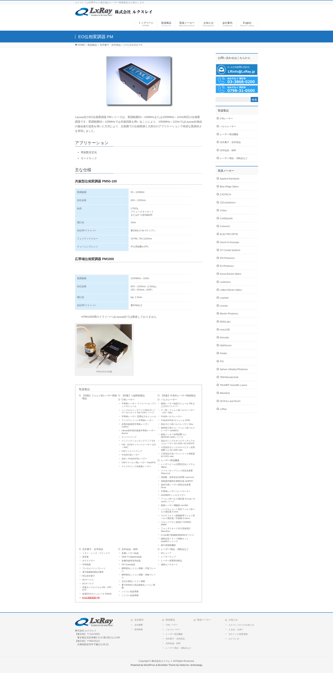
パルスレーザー (169, 399)
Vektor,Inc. (184, 665)
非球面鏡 (86, 564)
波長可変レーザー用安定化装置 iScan (176, 486)
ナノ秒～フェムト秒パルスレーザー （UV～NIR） (178, 411)
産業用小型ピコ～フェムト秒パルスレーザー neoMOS (178, 429)
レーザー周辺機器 (170, 460)
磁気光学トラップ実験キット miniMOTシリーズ (174, 539)
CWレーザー (128, 399)
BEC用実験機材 (168, 545)
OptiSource (226, 345)
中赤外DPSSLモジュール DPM (175, 420)
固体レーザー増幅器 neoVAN (174, 505)
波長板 (85, 557)
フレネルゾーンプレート (94, 568)
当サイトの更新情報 (238, 634)
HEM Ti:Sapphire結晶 (132, 557)
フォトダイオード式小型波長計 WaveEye (176, 529)
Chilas (223, 210)
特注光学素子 (88, 576)
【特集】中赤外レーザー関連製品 (178, 395)
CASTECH (225, 194)
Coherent (225, 226)
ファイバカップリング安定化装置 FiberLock (177, 471)
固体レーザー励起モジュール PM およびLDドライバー (178, 404)
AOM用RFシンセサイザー (173, 495)
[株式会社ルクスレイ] (114, 14)
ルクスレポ (234, 639)
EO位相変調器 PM (91, 597)
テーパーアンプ (129, 437)
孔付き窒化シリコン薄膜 (133, 581)
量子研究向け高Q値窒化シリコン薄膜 (138, 586)
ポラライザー (88, 560)
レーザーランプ (168, 557)
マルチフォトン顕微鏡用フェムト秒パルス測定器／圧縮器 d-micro (178, 516)
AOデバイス (88, 580)
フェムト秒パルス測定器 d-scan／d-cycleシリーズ (178, 500)
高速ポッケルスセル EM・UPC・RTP (98, 588)
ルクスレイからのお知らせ (241, 625)
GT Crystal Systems (230, 250)
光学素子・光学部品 (92, 549)
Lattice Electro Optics (231, 290)
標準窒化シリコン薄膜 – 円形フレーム (139, 569)
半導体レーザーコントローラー (176, 491)
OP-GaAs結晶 (128, 564)
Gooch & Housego (229, 242)
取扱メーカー (204, 619)
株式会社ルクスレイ (162, 661)
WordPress (149, 665)
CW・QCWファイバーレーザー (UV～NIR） (139, 445)
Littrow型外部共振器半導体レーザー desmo (138, 431)
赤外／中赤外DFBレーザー (134, 458)
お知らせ (233, 619)
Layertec (224, 297)
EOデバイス (88, 583)
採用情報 (138, 629)
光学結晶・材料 (130, 549)
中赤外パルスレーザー (171, 416)
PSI (222, 361)
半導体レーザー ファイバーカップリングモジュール (139, 404)
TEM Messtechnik (229, 377)
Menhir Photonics (229, 313)
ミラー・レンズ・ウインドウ (96, 553)
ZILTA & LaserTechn (230, 401)
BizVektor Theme (167, 665)
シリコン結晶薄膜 (130, 591)
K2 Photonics (227, 266)
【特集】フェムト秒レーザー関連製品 (99, 397)
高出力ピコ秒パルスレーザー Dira (177, 424)
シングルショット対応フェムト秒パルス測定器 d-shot (178, 510)
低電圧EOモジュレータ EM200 (97, 594)
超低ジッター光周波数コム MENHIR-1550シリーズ (173, 435)
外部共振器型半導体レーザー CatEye (135, 425)
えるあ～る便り (236, 629)
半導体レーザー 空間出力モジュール (139, 416)
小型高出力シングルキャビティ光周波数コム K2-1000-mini (178, 448)
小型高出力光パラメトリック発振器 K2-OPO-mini (178, 454)
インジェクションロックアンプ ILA (138, 441)
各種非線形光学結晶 (131, 560)
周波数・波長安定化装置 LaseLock (177, 477)
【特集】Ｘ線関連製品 (133, 395)
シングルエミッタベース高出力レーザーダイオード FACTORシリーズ (139, 411)
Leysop (224, 305)
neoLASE (225, 329)
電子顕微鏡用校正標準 (92, 572)
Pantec (223, 353)
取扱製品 (84, 389)
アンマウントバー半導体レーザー (137, 420)
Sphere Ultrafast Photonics (234, 369)
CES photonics (227, 202)
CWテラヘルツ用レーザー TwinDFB (138, 462)
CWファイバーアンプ (132, 451)
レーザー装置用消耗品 (171, 560)
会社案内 (139, 619)
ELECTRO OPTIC (229, 234)
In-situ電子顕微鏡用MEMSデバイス (177, 535)
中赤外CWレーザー (131, 455)
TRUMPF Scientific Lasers (233, 385)
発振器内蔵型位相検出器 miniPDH (177, 481)
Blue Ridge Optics (229, 186)
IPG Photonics (227, 258)
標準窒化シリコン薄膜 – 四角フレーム (139, 576)
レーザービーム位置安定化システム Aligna (178, 465)
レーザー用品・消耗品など (175, 549)
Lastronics (225, 282)
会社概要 (138, 625)
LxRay (223, 409)
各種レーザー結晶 (130, 553)
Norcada (224, 337)
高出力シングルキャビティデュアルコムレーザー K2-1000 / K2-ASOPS (178, 442)
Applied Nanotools (229, 178)
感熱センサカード (169, 564)
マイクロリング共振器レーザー (136, 466)
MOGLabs (225, 321)
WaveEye (225, 393)
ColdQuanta (226, 218)
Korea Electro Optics (230, 274)
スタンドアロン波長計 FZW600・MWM (177, 523)
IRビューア (166, 553)
